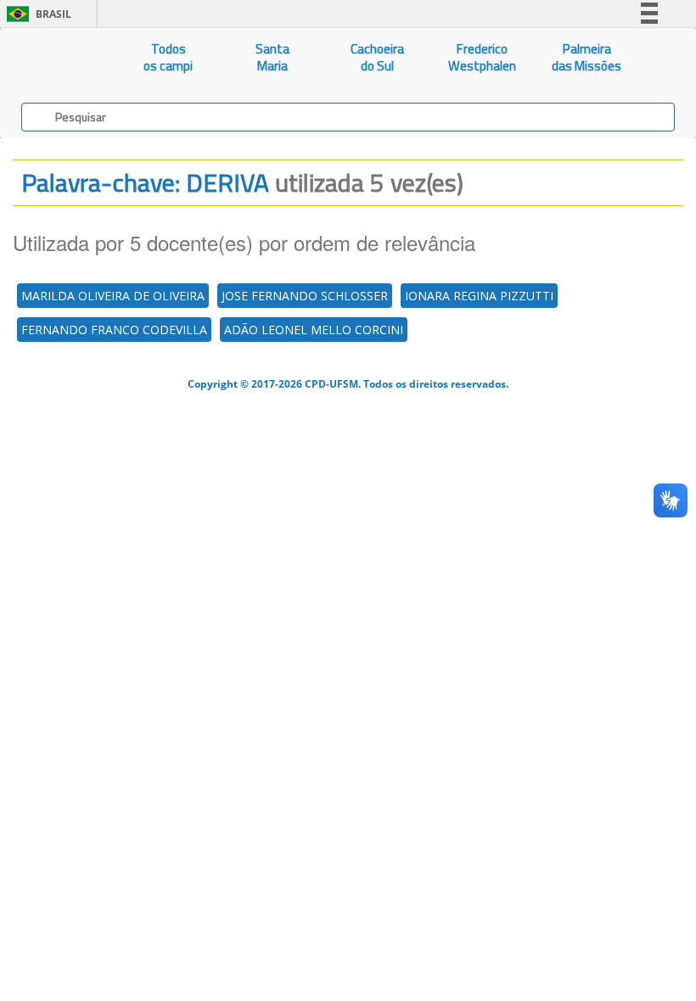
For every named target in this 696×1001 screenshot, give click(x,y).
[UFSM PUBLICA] (58, 57)
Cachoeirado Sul (377, 57)
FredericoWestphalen (482, 57)
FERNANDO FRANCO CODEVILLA (114, 330)
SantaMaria (272, 57)
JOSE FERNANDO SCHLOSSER (305, 296)
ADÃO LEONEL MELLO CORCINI (313, 330)
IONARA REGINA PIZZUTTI (479, 296)
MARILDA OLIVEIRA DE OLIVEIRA (113, 296)
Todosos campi (168, 57)
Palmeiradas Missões (586, 57)
